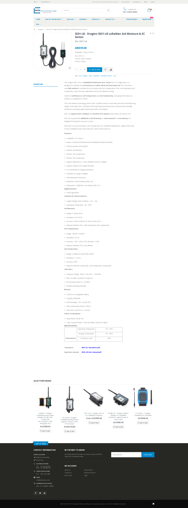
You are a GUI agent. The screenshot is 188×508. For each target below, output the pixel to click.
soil (114, 76)
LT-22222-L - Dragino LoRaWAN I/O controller (142, 414)
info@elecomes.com (43, 480)
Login (152, 2)
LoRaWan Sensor (106, 76)
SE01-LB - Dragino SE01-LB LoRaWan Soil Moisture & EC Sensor (110, 35)
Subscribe (148, 455)
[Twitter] (40, 493)
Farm (90, 76)
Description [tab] (38, 84)
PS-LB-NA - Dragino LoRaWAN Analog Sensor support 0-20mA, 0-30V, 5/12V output (70, 421)
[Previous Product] (150, 33)
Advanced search (90, 473)
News (145, 2)
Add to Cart (96, 69)
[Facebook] (36, 493)
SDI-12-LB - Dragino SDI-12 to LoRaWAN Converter (94, 414)
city (80, 76)
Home (34, 29)
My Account (126, 2)
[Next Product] (153, 33)
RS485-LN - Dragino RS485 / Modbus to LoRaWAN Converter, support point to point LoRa (118, 416)
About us (67, 470)
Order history (88, 470)
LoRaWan (96, 76)
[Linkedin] (45, 493)
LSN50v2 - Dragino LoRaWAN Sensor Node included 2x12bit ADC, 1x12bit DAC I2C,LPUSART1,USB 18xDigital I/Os (45, 418)
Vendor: (77, 61)
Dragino (40, 29)
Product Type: (80, 59)
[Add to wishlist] (105, 69)
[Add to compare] (110, 69)
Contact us (68, 473)
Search (108, 10)
